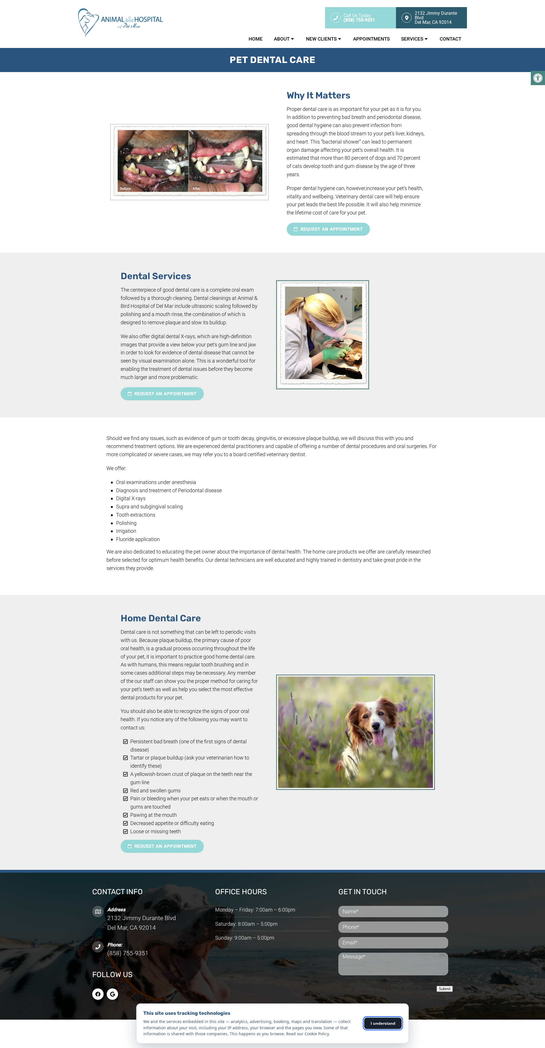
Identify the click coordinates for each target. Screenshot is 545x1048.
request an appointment (331, 229)
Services (412, 39)
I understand (383, 1023)
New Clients (321, 39)
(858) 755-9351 (127, 953)
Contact (450, 39)
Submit (444, 989)
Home (256, 39)
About (282, 39)
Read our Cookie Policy (307, 1033)
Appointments (371, 39)
